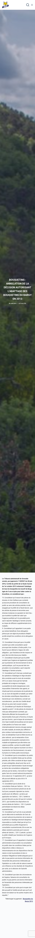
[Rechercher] (27, 4)
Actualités (22, 303)
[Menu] (32, 5)
